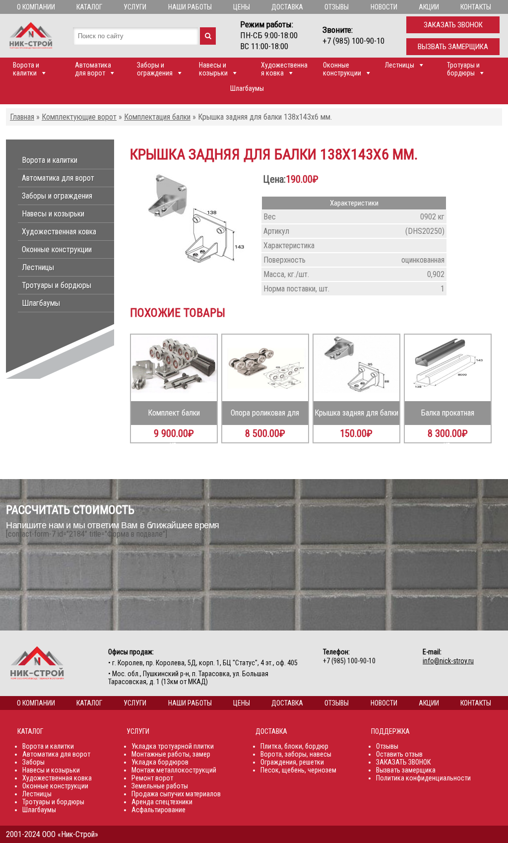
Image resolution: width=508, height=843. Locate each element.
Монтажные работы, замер (170, 754)
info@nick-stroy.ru (448, 661)
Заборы (33, 762)
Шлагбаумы (247, 88)
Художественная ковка (284, 69)
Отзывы (336, 7)
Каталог (89, 7)
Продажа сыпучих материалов (176, 794)
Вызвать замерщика (453, 46)
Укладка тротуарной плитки (172, 746)
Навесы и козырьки (213, 69)
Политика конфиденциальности (423, 778)
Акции (429, 7)
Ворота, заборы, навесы (295, 754)
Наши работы (190, 7)
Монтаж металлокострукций (173, 770)
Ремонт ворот (152, 778)
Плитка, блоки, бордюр (294, 746)
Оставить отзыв (399, 754)
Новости (384, 7)
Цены (241, 7)
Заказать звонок (453, 24)
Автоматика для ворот (93, 69)
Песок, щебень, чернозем (298, 770)
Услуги (135, 7)
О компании (36, 7)
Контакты (475, 7)
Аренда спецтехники (161, 802)
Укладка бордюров (160, 762)
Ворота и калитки (26, 69)
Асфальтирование (158, 810)
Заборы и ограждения (155, 69)
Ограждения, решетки (292, 762)
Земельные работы (159, 786)
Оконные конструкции (342, 69)
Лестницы (399, 65)
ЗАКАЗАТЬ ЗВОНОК (403, 762)
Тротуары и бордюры (463, 69)
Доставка (287, 7)
